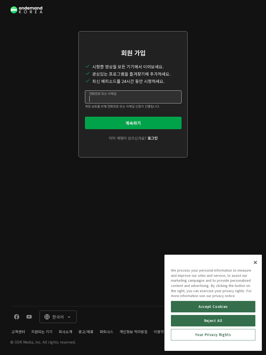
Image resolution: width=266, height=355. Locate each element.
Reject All (213, 320)
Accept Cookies (213, 306)
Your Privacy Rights (213, 334)
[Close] (255, 262)
